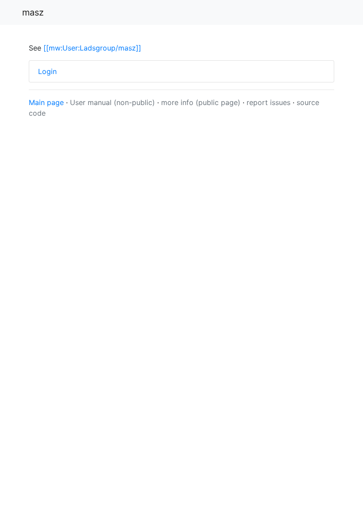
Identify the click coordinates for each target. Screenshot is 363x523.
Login (47, 71)
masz (33, 12)
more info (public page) (200, 102)
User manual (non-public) (112, 102)
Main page (46, 102)
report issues (270, 102)
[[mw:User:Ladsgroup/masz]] (92, 47)
